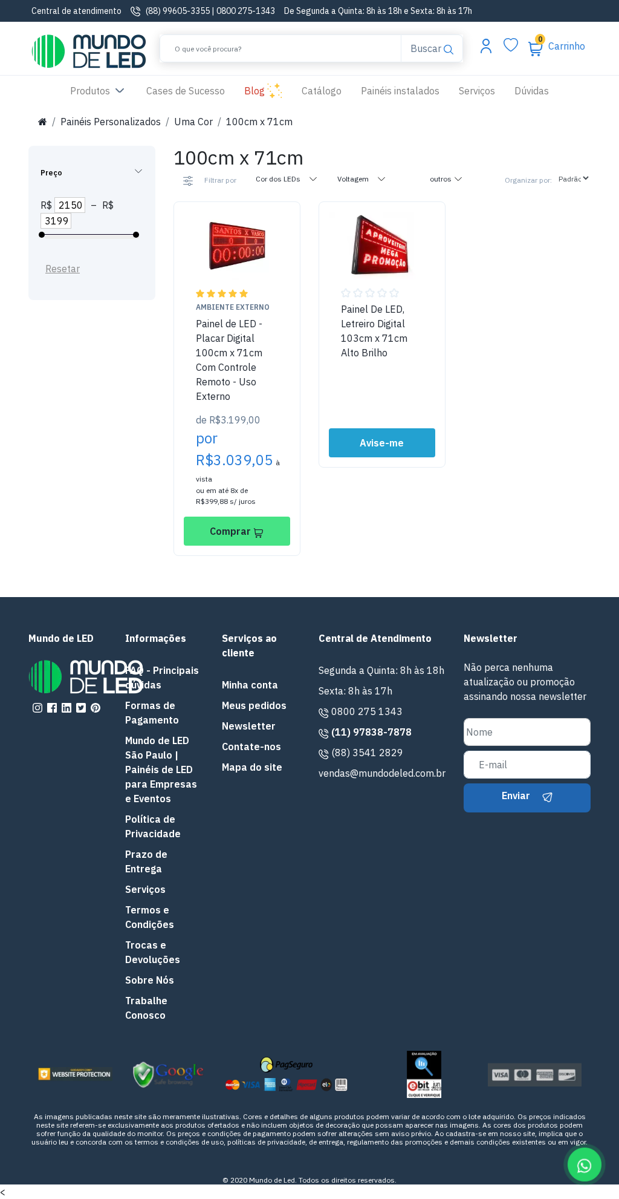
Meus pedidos (254, 705)
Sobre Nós (149, 980)
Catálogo (322, 91)
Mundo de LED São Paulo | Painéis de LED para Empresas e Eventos (161, 769)
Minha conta (250, 685)
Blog (255, 91)
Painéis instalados (400, 91)
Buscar (427, 48)
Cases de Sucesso (190, 90)
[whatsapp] (583, 1163)
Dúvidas (531, 91)
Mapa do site (252, 767)
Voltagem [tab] (354, 178)
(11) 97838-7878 (371, 732)
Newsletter (249, 726)
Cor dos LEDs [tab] (279, 178)
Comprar (231, 531)
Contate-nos (251, 746)
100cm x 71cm (259, 122)
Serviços (477, 91)
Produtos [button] (91, 91)
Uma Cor (193, 122)
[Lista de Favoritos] (511, 45)
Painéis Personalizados (110, 122)
